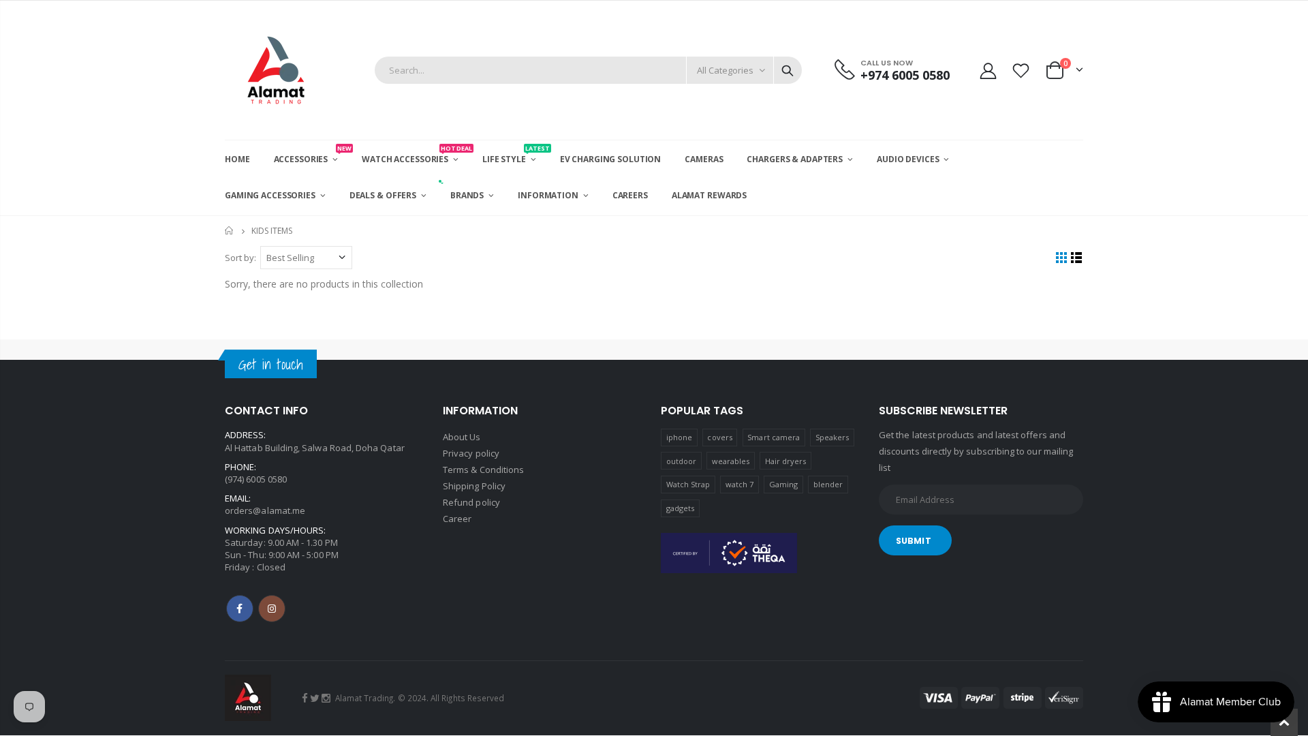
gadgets (680, 508)
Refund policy (471, 502)
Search (787, 70)
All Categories (725, 70)
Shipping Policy (474, 486)
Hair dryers (786, 461)
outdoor (681, 461)
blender (828, 484)
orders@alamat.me (265, 510)
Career (457, 518)
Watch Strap (688, 484)
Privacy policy (471, 453)
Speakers (832, 437)
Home (230, 230)
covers (719, 437)
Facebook (239, 608)
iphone (679, 437)
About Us (462, 437)
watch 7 (739, 484)
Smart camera (773, 437)
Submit (913, 541)
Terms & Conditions (483, 469)
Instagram (271, 608)
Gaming (783, 484)
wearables (731, 461)
